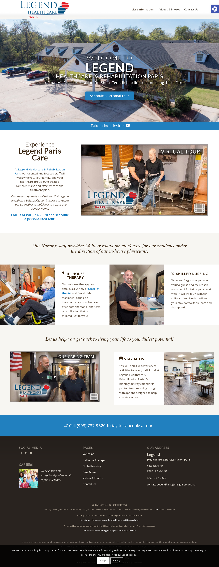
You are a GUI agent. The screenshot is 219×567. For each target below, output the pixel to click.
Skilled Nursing (92, 466)
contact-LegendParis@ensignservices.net (171, 484)
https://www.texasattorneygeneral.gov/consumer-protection (110, 530)
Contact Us (89, 484)
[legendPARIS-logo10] (48, 9)
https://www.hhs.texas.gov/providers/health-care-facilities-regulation (109, 520)
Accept (103, 560)
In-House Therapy (94, 460)
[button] (215, 9)
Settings (117, 560)
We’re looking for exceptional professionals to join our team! (56, 475)
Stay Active (89, 472)
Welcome (88, 454)
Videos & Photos (93, 478)
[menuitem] (142, 9)
